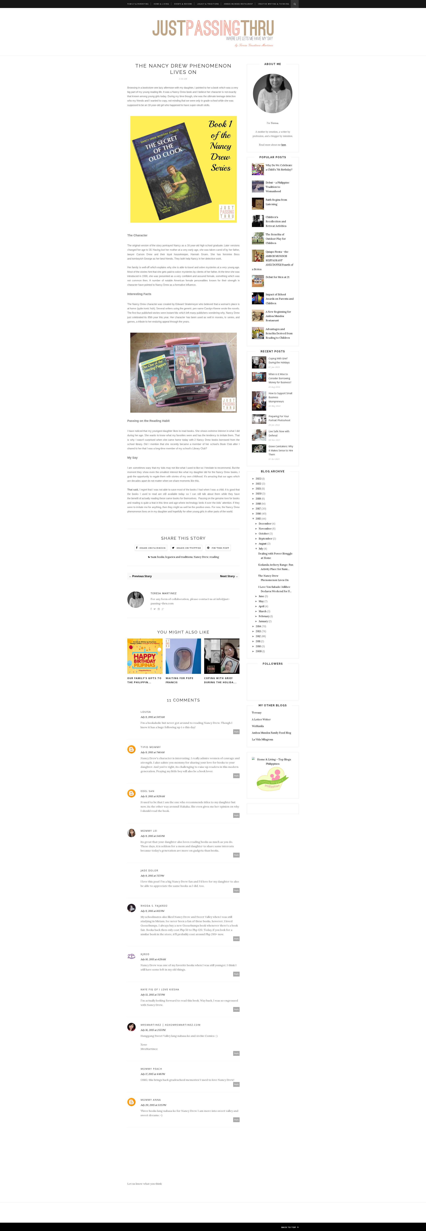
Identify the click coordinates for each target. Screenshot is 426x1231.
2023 (258, 478)
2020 (258, 493)
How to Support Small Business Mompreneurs (280, 397)
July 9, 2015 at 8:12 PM (152, 911)
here (283, 144)
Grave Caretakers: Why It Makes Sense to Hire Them (281, 450)
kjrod (145, 954)
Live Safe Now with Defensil (279, 433)
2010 (258, 646)
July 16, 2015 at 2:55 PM (153, 1030)
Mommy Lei (149, 830)
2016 (258, 513)
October (264, 533)
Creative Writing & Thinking (273, 4)
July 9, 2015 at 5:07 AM (153, 717)
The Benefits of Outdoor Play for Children (276, 239)
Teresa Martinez (164, 593)
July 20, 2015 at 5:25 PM (153, 1105)
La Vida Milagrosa (262, 739)
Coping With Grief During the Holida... (220, 680)
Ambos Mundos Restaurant (238, 4)
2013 (258, 631)
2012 (258, 636)
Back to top (289, 1227)
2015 (258, 518)
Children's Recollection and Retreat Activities (276, 222)
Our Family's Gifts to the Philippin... (144, 680)
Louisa (146, 711)
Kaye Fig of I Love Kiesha (160, 989)
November (265, 528)
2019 (258, 498)
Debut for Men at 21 (277, 277)
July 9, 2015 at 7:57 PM (152, 875)
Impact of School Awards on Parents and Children (280, 299)
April (261, 606)
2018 (258, 503)
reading (214, 556)
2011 (258, 641)
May (261, 601)
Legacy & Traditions (208, 4)
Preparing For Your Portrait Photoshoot (279, 418)
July (261, 548)
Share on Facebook (153, 548)
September (265, 538)
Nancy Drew (201, 556)
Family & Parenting (138, 4)
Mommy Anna (151, 1099)
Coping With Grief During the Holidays (279, 360)
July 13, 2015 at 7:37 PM (153, 994)
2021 (258, 488)
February (264, 616)
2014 (258, 626)
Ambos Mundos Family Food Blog (271, 732)
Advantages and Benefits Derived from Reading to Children (279, 334)
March (262, 611)
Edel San (147, 791)
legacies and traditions (179, 556)
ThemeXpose (153, 1227)
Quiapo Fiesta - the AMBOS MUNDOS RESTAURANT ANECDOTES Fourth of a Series (272, 260)
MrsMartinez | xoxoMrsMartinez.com (171, 1024)
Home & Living (161, 4)
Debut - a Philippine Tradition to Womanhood (277, 187)
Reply (236, 732)
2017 (258, 508)
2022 (258, 483)
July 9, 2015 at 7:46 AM (152, 752)
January (263, 621)
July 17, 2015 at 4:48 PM (153, 1074)
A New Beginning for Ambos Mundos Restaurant (278, 316)
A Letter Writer (261, 719)
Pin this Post (220, 548)
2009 (259, 651)
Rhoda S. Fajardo (154, 905)
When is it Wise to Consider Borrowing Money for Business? (280, 378)
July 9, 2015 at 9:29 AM (153, 796)
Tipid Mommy (151, 747)
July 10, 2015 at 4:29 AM (153, 959)
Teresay (256, 712)
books (160, 556)
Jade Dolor (149, 870)
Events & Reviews (183, 4)
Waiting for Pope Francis (180, 680)
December (265, 523)
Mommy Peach (151, 1068)
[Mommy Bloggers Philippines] (272, 791)
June (261, 596)
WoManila (258, 726)
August (263, 543)
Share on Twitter (189, 548)
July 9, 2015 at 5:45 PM (153, 836)
